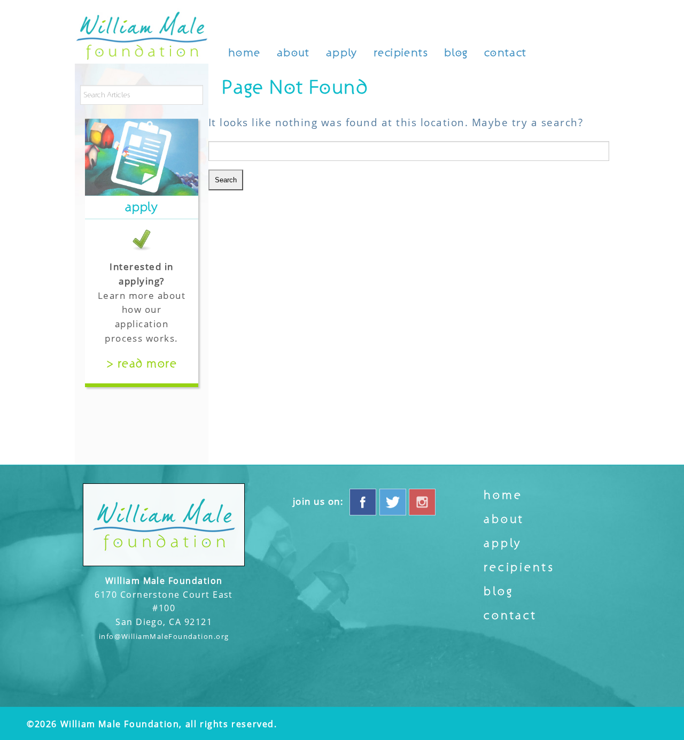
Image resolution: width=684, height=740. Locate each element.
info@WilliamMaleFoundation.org (164, 636)
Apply (341, 52)
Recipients (401, 52)
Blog (456, 52)
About (293, 52)
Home (244, 52)
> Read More (141, 363)
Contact (505, 52)
